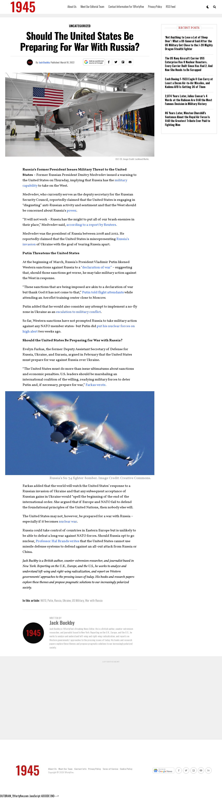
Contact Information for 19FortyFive (126, 7)
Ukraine (67, 600)
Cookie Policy (126, 768)
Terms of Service (110, 768)
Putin (50, 600)
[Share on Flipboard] (123, 62)
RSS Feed (170, 7)
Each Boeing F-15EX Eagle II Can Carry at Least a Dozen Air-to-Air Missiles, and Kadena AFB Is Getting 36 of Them (189, 83)
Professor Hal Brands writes (57, 541)
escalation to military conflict (78, 312)
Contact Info (80, 768)
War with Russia (94, 600)
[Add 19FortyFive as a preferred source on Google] (94, 62)
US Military (78, 600)
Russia (57, 600)
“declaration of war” (96, 267)
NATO (43, 600)
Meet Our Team (65, 768)
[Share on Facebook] (109, 62)
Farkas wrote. (96, 385)
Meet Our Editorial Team (92, 7)
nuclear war (68, 521)
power (71, 210)
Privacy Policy (155, 7)
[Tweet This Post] (116, 62)
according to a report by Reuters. (91, 224)
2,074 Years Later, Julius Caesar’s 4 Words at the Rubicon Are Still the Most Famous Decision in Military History (188, 100)
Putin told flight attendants (103, 292)
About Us (71, 7)
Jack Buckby (44, 62)
